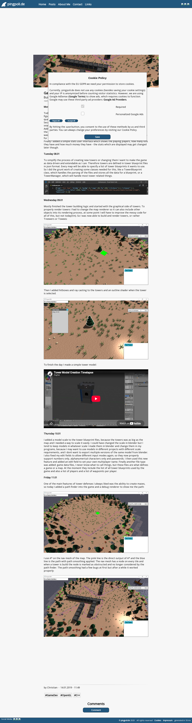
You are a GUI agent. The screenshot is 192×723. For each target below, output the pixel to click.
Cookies (157, 720)
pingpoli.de (125, 720)
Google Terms (77, 96)
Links (88, 4)
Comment (96, 710)
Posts (52, 4)
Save (97, 136)
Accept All (71, 121)
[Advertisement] (96, 30)
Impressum (168, 720)
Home (42, 4)
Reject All (56, 121)
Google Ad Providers (115, 99)
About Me (64, 4)
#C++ (77, 695)
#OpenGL (65, 695)
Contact (77, 4)
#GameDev (51, 695)
